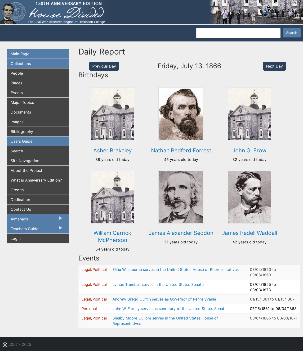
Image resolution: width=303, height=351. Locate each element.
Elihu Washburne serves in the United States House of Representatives (175, 269)
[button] (112, 139)
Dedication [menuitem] (20, 199)
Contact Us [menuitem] (21, 209)
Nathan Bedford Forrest (181, 150)
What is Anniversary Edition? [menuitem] (36, 180)
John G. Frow (249, 150)
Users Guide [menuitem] (21, 141)
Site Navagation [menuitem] (25, 160)
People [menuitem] (17, 73)
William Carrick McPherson (112, 236)
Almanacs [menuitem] (17, 220)
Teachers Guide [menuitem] (22, 229)
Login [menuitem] (16, 238)
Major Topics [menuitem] (22, 102)
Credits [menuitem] (17, 189)
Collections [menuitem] (21, 63)
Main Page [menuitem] (20, 53)
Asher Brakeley (112, 150)
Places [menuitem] (16, 83)
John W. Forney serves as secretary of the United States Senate (169, 308)
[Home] (151, 11)
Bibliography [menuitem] (22, 131)
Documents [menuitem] (21, 112)
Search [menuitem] (17, 151)
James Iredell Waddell (249, 233)
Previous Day (104, 66)
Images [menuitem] (17, 121)
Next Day (274, 66)
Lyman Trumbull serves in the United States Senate (158, 284)
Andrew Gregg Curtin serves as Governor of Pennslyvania (164, 299)
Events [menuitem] (17, 92)
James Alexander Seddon (181, 233)
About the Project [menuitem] (26, 170)
